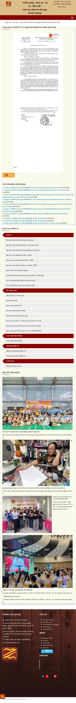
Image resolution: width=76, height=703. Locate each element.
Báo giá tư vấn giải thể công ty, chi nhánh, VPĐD (21, 265)
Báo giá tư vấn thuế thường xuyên (17, 316)
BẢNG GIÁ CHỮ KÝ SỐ (13, 366)
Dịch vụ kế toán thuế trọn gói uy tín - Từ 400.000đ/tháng (24, 331)
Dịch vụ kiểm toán (12, 300)
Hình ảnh (61, 7)
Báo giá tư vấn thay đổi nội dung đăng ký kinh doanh (22, 250)
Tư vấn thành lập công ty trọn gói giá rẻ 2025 (20, 285)
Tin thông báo (47, 627)
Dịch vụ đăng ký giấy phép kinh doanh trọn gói (20, 280)
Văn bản (15, 22)
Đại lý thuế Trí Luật (50, 664)
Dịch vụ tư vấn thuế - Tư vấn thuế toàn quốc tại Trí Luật (23, 321)
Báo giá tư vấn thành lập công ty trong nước (20, 240)
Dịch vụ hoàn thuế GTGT (14, 305)
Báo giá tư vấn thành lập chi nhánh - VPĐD (19, 260)
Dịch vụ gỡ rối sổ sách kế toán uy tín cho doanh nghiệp (23, 326)
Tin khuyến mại (47, 629)
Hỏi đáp (67, 1)
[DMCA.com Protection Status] (47, 651)
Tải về (10, 175)
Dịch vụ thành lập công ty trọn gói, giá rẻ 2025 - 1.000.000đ (25, 275)
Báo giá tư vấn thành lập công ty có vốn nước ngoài (22, 245)
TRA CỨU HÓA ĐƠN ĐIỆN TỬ (16, 356)
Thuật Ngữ (56, 4)
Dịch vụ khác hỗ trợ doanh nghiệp (17, 270)
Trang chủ (7, 22)
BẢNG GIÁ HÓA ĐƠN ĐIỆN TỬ (16, 351)
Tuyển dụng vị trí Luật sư (11, 596)
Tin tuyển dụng (47, 622)
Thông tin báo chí (48, 620)
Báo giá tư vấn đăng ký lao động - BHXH (19, 255)
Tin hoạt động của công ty (51, 624)
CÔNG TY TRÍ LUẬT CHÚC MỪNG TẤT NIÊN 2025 (17, 590)
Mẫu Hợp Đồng (66, 4)
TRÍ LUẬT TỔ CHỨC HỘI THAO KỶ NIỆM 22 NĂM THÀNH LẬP (20, 432)
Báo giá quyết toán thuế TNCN (16, 310)
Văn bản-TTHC (59, 1)
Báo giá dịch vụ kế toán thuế (15, 295)
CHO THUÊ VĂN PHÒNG (14, 341)
